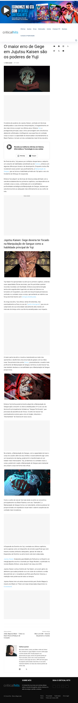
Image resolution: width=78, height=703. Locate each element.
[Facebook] (59, 46)
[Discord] (54, 46)
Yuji (39, 128)
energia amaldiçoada (29, 297)
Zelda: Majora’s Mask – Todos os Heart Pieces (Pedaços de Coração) (14, 636)
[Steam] (23, 668)
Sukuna (37, 164)
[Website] (29, 668)
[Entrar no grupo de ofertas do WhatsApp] (39, 12)
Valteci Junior (8, 62)
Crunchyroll (8, 586)
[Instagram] (19, 668)
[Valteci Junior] (11, 657)
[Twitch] (54, 51)
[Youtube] (63, 51)
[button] (76, 40)
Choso (26, 362)
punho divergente (34, 304)
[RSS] (68, 46)
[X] (26, 668)
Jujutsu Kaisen (9, 559)
